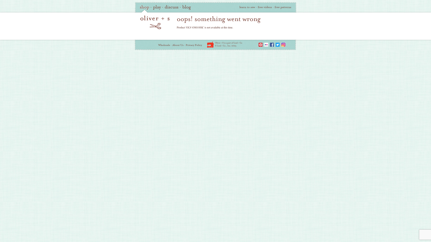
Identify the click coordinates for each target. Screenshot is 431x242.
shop (144, 7)
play (157, 7)
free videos (265, 7)
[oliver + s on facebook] (272, 45)
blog (186, 7)
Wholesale (164, 45)
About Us (178, 45)
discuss (171, 7)
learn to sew (247, 7)
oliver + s (155, 22)
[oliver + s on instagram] (283, 45)
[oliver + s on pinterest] (260, 45)
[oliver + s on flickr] (266, 45)
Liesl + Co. (210, 45)
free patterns (283, 7)
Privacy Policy (194, 45)
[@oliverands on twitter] (278, 45)
